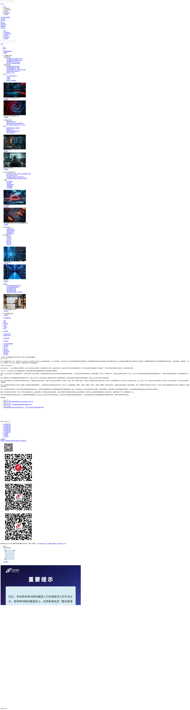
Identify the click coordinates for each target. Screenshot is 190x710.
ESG (2, 22)
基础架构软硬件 (8, 51)
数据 (5, 48)
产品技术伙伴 (7, 334)
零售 (5, 325)
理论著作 (3, 19)
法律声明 (13, 440)
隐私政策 (8, 440)
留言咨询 (6, 561)
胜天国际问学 (7, 427)
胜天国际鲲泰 (7, 429)
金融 (5, 322)
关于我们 (6, 38)
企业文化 (3, 20)
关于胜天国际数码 (5, 17)
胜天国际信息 (7, 425)
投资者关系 (7, 37)
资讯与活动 (4, 25)
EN (3, 4)
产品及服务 (7, 32)
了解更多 (6, 99)
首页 (5, 30)
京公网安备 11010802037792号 (58, 543)
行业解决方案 (7, 34)
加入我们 (3, 28)
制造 (5, 328)
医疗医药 (6, 323)
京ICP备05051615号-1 (42, 543)
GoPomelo (6, 436)
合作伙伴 (6, 35)
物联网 (5, 52)
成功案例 (3, 23)
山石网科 (6, 433)
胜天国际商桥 (7, 432)
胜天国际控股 (7, 424)
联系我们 (3, 26)
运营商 (5, 327)
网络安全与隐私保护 (21, 440)
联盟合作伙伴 (7, 335)
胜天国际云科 (7, 430)
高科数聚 (6, 435)
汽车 (5, 320)
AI (4, 46)
